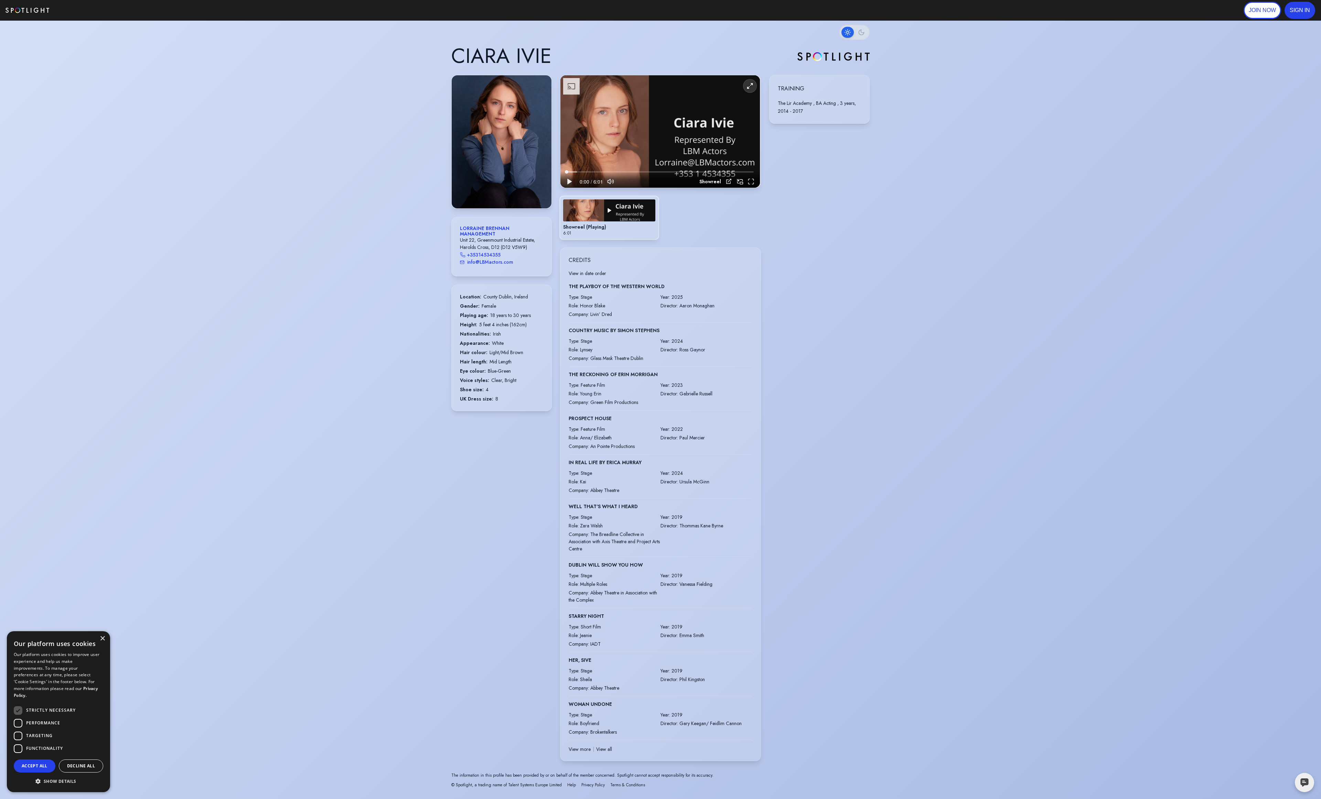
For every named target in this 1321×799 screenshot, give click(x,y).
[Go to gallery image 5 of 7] (507, 191)
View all (604, 749)
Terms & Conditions (627, 785)
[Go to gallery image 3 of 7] (500, 191)
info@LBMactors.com (490, 262)
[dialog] (58, 711)
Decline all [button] (81, 766)
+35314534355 (484, 254)
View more (580, 749)
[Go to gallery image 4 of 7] (503, 191)
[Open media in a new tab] (728, 181)
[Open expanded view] (541, 86)
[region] (660, 131)
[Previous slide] (463, 149)
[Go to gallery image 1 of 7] (491, 191)
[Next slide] (540, 149)
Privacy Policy (593, 785)
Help (571, 785)
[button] (1300, 10)
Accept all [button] (34, 766)
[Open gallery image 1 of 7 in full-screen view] (501, 141)
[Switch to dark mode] (854, 32)
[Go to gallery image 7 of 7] (514, 191)
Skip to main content (76, 10)
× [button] (102, 638)
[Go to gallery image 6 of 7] (510, 191)
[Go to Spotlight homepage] (27, 10)
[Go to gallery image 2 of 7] (496, 191)
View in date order (587, 273)
